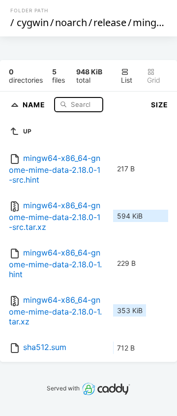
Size (159, 104)
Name (35, 104)
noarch (71, 22)
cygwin (33, 22)
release (109, 22)
